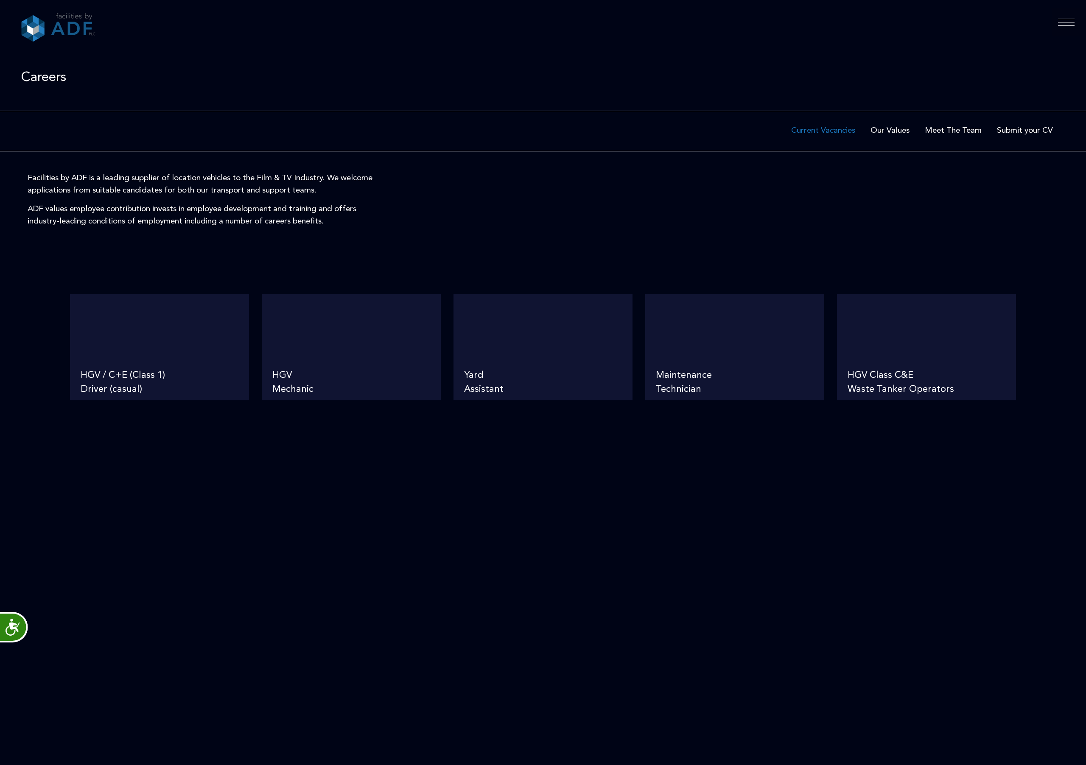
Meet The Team (953, 131)
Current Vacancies (823, 131)
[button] (1066, 22)
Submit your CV (1025, 131)
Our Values (890, 131)
